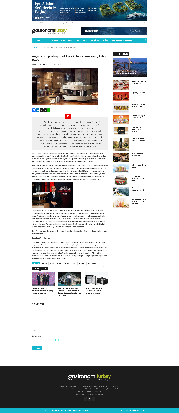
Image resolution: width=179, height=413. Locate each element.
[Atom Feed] (142, 23)
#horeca (59, 263)
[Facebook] (135, 23)
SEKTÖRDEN (95, 40)
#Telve (74, 263)
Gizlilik (123, 410)
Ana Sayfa (37, 40)
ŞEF (78, 40)
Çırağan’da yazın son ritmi (126, 73)
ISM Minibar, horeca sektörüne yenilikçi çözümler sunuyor (93, 290)
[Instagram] (139, 23)
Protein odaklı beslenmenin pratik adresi (138, 178)
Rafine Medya (55, 410)
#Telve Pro (82, 263)
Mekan (70, 40)
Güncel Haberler (51, 40)
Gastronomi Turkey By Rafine (68, 410)
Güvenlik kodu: (36, 336)
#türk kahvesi (92, 263)
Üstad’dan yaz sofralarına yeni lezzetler (136, 129)
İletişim (74, 23)
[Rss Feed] (144, 23)
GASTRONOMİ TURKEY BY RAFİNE (124, 40)
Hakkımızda (56, 23)
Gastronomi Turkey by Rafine (40, 64)
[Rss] (85, 399)
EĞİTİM (85, 40)
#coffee (52, 263)
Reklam (68, 23)
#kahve (67, 263)
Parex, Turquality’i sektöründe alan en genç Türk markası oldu (42, 290)
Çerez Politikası (131, 410)
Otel (63, 40)
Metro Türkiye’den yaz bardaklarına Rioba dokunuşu (139, 201)
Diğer (105, 40)
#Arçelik (44, 263)
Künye (63, 23)
